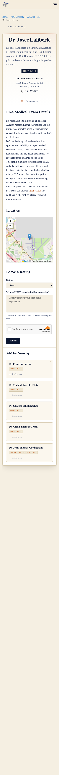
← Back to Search (16, 27)
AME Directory (17, 17)
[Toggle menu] (55, 4)
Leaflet (26, 261)
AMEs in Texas (33, 17)
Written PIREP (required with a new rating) (29, 305)
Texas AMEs (34, 190)
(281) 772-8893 (29, 91)
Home (5, 17)
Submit (13, 340)
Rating (9, 280)
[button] (29, 237)
